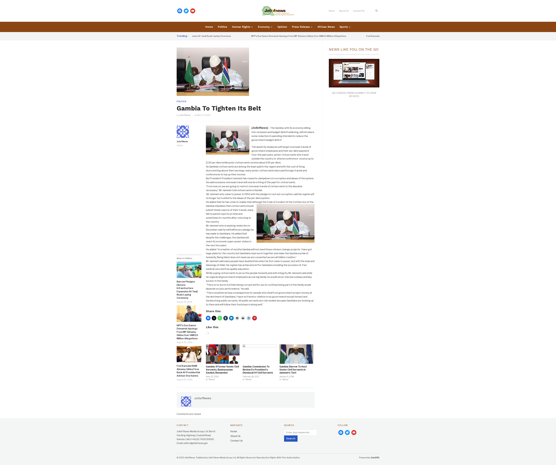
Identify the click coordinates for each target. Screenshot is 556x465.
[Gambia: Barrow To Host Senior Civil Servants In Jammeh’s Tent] (296, 354)
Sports (344, 26)
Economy (264, 26)
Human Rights (241, 26)
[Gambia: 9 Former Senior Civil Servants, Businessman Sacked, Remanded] (223, 354)
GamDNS (375, 457)
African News (326, 26)
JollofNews (185, 115)
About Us (344, 11)
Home (332, 11)
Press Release (301, 26)
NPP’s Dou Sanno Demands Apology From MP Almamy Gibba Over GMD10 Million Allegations (279, 36)
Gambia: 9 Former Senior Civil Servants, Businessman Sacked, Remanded (222, 369)
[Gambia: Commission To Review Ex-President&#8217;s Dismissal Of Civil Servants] (260, 354)
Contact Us (359, 11)
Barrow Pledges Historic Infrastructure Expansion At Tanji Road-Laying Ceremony (187, 289)
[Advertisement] (353, 129)
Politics (222, 26)
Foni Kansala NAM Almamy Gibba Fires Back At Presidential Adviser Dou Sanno (188, 371)
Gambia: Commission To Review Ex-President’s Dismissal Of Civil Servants (258, 369)
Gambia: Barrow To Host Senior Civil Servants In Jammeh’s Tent (293, 369)
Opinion (282, 26)
